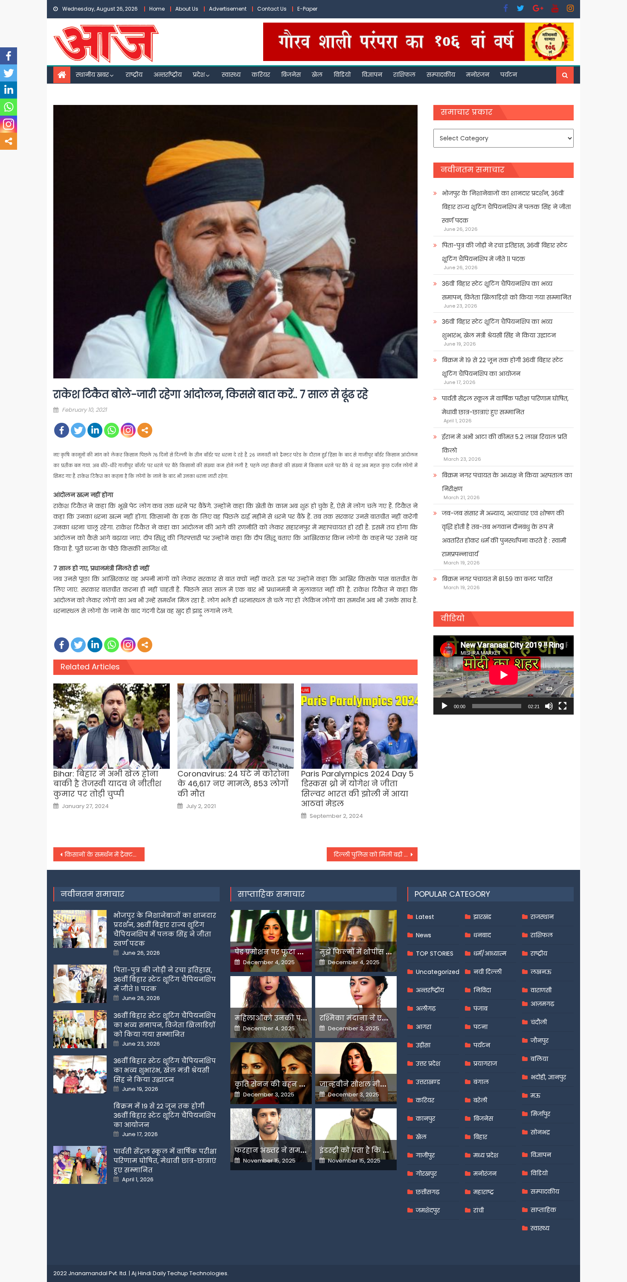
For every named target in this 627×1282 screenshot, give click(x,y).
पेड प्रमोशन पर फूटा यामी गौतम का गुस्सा (299, 952)
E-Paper (307, 8)
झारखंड (482, 917)
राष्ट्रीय (134, 74)
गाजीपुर (425, 1155)
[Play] (444, 706)
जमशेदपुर (428, 1210)
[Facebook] (61, 430)
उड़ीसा (423, 1045)
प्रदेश (199, 74)
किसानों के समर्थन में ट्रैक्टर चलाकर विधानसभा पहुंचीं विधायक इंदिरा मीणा (104, 854)
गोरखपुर (426, 1173)
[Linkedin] (94, 430)
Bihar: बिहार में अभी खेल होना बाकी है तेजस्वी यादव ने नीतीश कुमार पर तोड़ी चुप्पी (107, 784)
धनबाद (482, 935)
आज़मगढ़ (542, 1004)
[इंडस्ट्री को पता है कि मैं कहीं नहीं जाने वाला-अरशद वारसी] (356, 1133)
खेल (317, 74)
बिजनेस (291, 74)
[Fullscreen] (562, 706)
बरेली (480, 1100)
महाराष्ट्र (483, 1192)
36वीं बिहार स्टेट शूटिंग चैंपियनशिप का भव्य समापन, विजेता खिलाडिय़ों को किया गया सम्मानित (506, 290)
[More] (144, 430)
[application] (503, 674)
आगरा (423, 1027)
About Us (186, 8)
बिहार (480, 1137)
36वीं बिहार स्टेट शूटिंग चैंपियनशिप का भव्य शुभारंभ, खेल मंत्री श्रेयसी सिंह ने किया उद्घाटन (499, 328)
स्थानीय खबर (92, 74)
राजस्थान (542, 917)
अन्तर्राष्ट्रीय (168, 74)
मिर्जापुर (540, 1114)
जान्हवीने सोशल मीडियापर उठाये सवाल (381, 1084)
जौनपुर (540, 1040)
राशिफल (404, 74)
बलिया (539, 1059)
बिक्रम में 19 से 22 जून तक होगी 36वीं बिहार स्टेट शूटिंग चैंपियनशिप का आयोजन (502, 367)
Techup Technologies (197, 1273)
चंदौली (539, 1022)
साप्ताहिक (543, 1210)
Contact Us (272, 8)
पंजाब (480, 1008)
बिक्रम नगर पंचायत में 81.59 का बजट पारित (497, 579)
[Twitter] (78, 430)
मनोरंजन (477, 74)
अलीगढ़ (425, 1008)
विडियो (342, 74)
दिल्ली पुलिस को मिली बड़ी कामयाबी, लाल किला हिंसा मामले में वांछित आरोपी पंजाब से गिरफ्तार (376, 854)
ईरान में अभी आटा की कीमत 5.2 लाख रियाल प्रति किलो (504, 444)
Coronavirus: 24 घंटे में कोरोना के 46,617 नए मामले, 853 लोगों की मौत (233, 784)
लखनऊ (541, 972)
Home (157, 8)
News (423, 935)
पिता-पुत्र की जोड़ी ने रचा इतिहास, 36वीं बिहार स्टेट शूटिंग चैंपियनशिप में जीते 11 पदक (504, 252)
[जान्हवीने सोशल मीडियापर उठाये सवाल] (356, 1071)
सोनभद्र (540, 1132)
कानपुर (425, 1118)
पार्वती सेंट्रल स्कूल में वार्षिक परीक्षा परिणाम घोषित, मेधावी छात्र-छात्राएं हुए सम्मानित (505, 405)
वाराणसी (541, 990)
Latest (425, 917)
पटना (480, 1027)
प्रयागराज (485, 1063)
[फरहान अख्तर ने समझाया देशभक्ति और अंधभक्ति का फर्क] (271, 1135)
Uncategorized (437, 972)
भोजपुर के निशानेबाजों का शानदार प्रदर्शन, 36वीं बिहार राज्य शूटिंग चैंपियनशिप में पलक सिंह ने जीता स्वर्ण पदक (506, 207)
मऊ (535, 1095)
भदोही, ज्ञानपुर (548, 1077)
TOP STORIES (434, 953)
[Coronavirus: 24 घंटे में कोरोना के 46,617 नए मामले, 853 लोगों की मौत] (235, 726)
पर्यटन (508, 74)
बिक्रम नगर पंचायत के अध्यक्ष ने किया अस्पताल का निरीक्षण (507, 482)
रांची (478, 1210)
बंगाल (481, 1082)
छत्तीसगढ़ (427, 1192)
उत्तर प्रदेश (428, 1063)
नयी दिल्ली (487, 972)
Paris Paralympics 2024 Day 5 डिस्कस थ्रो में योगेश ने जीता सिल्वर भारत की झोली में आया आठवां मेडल (357, 789)
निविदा (482, 990)
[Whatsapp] (111, 430)
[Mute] (549, 706)
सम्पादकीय (441, 74)
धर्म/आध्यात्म (489, 953)
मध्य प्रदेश (485, 1155)
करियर (261, 74)
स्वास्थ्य (231, 74)
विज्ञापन (372, 74)
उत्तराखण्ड (428, 1082)
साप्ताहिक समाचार (271, 894)
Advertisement (228, 8)
